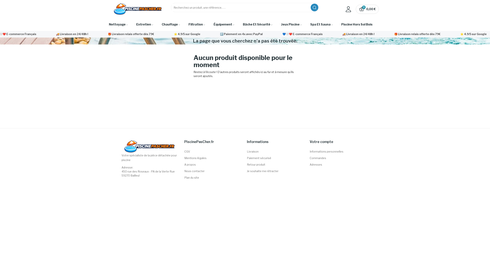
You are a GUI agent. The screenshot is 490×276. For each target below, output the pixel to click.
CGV (187, 151)
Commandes (318, 158)
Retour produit (256, 164)
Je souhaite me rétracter (262, 171)
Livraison (253, 151)
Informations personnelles (326, 151)
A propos (190, 164)
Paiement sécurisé (259, 158)
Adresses (316, 164)
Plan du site (191, 177)
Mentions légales (195, 158)
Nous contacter (194, 171)
